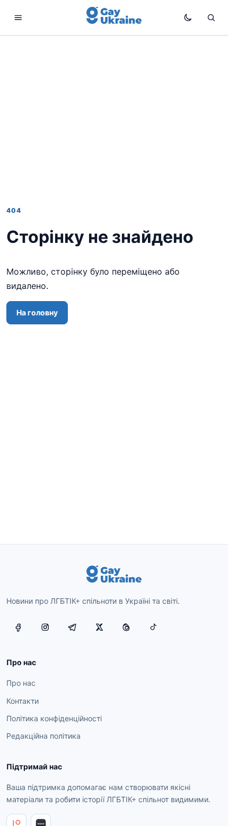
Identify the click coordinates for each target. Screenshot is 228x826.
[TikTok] (153, 627)
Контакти (22, 700)
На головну (37, 312)
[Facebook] (18, 627)
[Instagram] (45, 627)
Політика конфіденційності (54, 718)
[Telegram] (72, 627)
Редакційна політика (43, 735)
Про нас (21, 682)
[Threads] (126, 627)
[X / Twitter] (99, 627)
